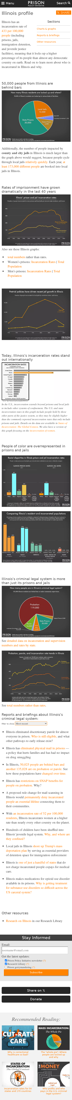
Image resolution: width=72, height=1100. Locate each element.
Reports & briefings (48, 35)
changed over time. (54, 773)
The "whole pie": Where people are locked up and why (53, 1054)
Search (62, 3)
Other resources (46, 41)
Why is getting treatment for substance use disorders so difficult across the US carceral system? (37, 887)
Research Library (18, 963)
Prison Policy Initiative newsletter (27, 960)
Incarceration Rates (43, 262)
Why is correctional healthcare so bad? (18, 1053)
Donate (36, 999)
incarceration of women (42, 430)
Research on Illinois (18, 921)
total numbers (16, 257)
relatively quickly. (36, 162)
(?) (44, 960)
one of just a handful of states (37, 862)
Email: (6, 944)
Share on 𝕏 (36, 990)
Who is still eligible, (44, 736)
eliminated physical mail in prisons (43, 748)
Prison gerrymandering (21, 967)
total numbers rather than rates (26, 705)
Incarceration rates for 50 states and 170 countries (18, 1089)
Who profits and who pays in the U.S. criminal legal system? (53, 1091)
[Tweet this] (63, 12)
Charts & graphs (46, 28)
